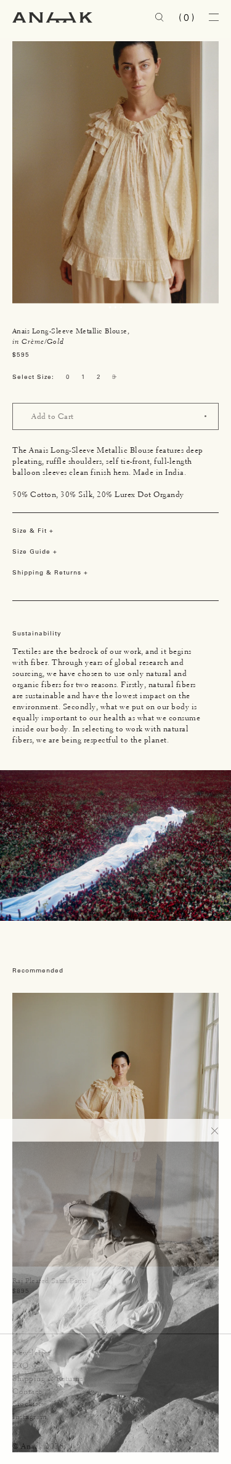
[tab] (109, 307)
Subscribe (185, 1427)
